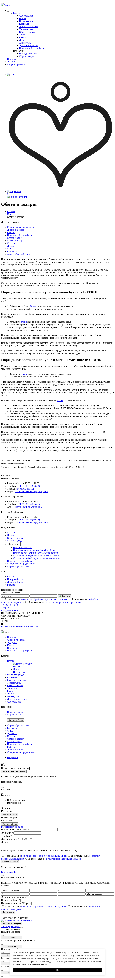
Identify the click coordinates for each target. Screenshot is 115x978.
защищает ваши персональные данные (30, 964)
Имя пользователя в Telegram (16, 903)
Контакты (12, 251)
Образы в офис (26, 56)
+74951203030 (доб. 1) (28, 504)
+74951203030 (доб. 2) (28, 519)
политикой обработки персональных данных (44, 599)
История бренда (15, 579)
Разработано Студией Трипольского (19, 626)
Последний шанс (28, 53)
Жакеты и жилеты (28, 26)
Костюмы (24, 24)
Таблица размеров (10, 926)
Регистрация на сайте (12, 827)
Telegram (5, 607)
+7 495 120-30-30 (9, 605)
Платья (22, 18)
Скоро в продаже (16, 64)
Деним (22, 40)
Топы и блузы (26, 29)
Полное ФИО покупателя (15, 829)
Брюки (22, 37)
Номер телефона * (10, 900)
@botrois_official (25, 488)
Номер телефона (9, 817)
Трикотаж (24, 34)
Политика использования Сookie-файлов (34, 550)
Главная (11, 211)
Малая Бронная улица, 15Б (28, 507)
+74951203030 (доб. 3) (28, 486)
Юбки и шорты (27, 32)
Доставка (12, 246)
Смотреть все (26, 15)
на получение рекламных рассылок (63, 602)
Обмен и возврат (15, 240)
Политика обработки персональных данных (35, 553)
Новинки (12, 59)
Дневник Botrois (15, 229)
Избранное (12, 757)
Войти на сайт (8, 872)
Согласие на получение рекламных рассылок (36, 555)
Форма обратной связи (18, 254)
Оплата (11, 243)
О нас (10, 214)
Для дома (12, 61)
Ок (57, 970)
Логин (4, 842)
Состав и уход (14, 238)
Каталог (17, 13)
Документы (13, 544)
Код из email (7, 811)
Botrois (33, 306)
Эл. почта (6, 808)
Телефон (6, 836)
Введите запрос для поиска (15, 768)
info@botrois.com (9, 610)
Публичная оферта (22, 547)
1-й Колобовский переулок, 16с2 (31, 491)
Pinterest (11, 232)
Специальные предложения (21, 227)
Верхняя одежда (27, 21)
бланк (24, 322)
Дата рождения (10, 839)
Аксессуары (25, 42)
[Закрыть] (21, 927)
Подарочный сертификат (32, 48)
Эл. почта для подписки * (14, 897)
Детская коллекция (28, 45)
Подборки (18, 51)
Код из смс (6, 820)
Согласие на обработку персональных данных (36, 558)
